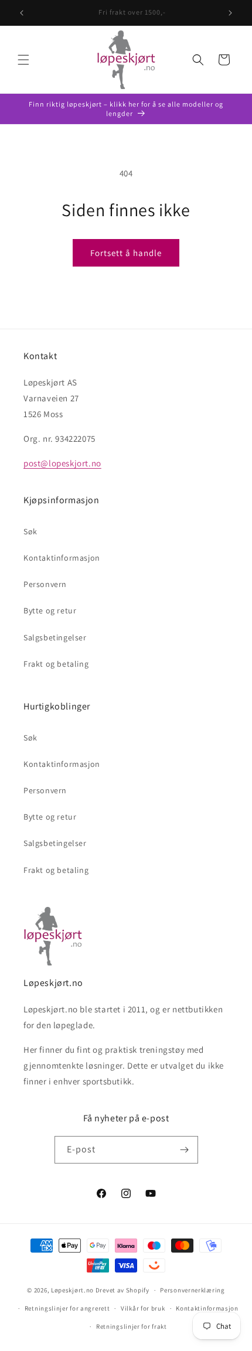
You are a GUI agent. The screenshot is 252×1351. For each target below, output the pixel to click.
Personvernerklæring (192, 1290)
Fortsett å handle (126, 252)
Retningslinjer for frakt (131, 1326)
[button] (23, 60)
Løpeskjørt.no (72, 1290)
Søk (30, 531)
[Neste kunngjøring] (230, 13)
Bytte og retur (49, 610)
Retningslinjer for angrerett (67, 1308)
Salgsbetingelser (55, 637)
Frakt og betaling (55, 664)
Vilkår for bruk (143, 1308)
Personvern (45, 584)
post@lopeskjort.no (62, 463)
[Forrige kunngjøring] (22, 13)
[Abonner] (184, 1150)
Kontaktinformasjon (61, 557)
